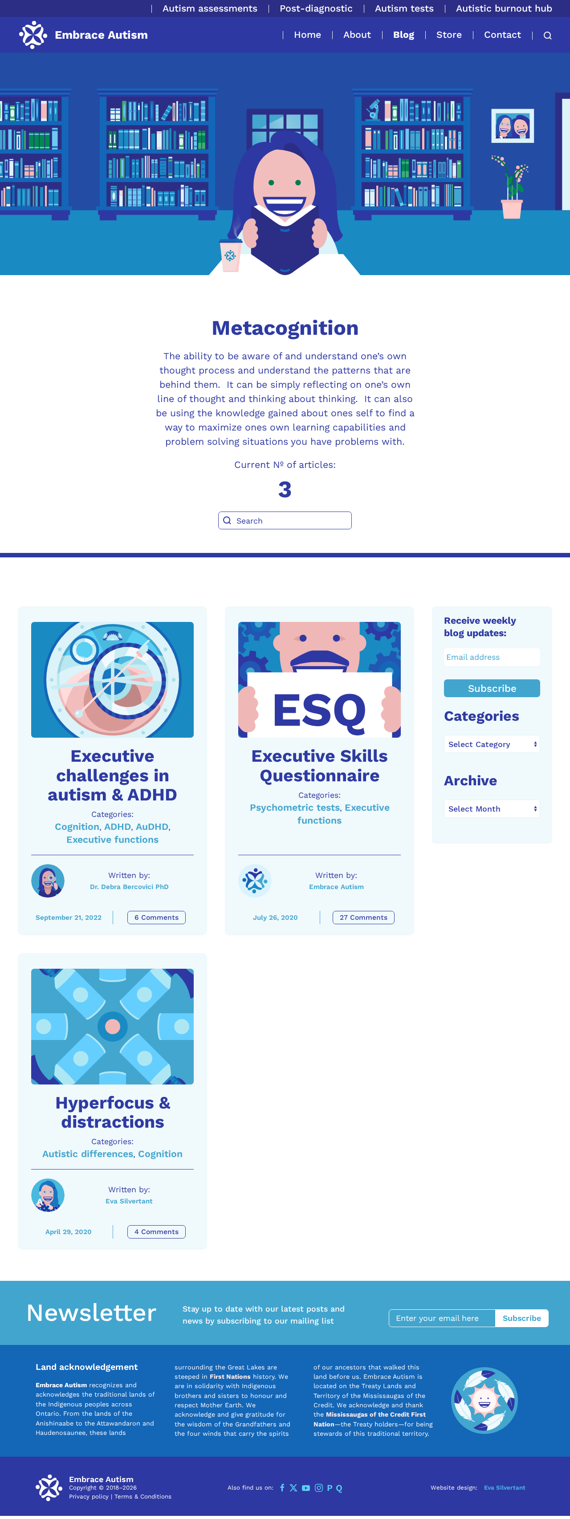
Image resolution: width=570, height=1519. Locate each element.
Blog (403, 34)
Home (307, 34)
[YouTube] (305, 1487)
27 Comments (363, 918)
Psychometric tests (295, 807)
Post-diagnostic (316, 8)
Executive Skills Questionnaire (319, 765)
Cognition (77, 826)
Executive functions (112, 839)
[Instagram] (318, 1487)
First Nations (230, 1376)
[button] (542, 35)
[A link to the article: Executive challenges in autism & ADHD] (112, 680)
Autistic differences (87, 1153)
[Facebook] (282, 1487)
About (357, 34)
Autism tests (404, 8)
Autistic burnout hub (504, 8)
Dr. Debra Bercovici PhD (129, 887)
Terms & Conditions (142, 1496)
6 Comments (156, 918)
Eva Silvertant (129, 1201)
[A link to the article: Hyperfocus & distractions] (112, 1026)
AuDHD (152, 826)
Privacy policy (89, 1496)
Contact (502, 34)
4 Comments (156, 1232)
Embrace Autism (336, 887)
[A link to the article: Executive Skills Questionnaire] (319, 680)
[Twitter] (293, 1487)
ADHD (117, 826)
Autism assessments (210, 8)
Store (449, 34)
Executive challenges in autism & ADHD (112, 775)
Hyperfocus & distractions (112, 1112)
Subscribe (492, 688)
